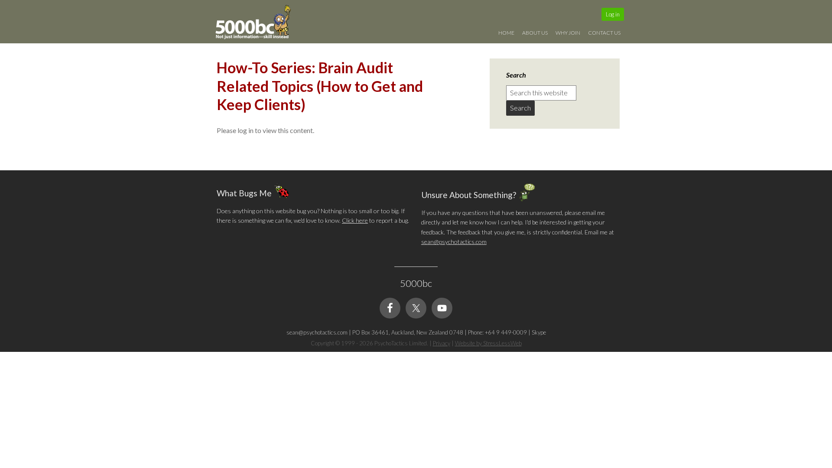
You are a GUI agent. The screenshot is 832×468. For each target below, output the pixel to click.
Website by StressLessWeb (488, 343)
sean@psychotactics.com (454, 241)
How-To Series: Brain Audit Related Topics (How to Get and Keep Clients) (320, 85)
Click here (355, 220)
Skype (539, 332)
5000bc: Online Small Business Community (257, 23)
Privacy (441, 343)
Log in (613, 14)
